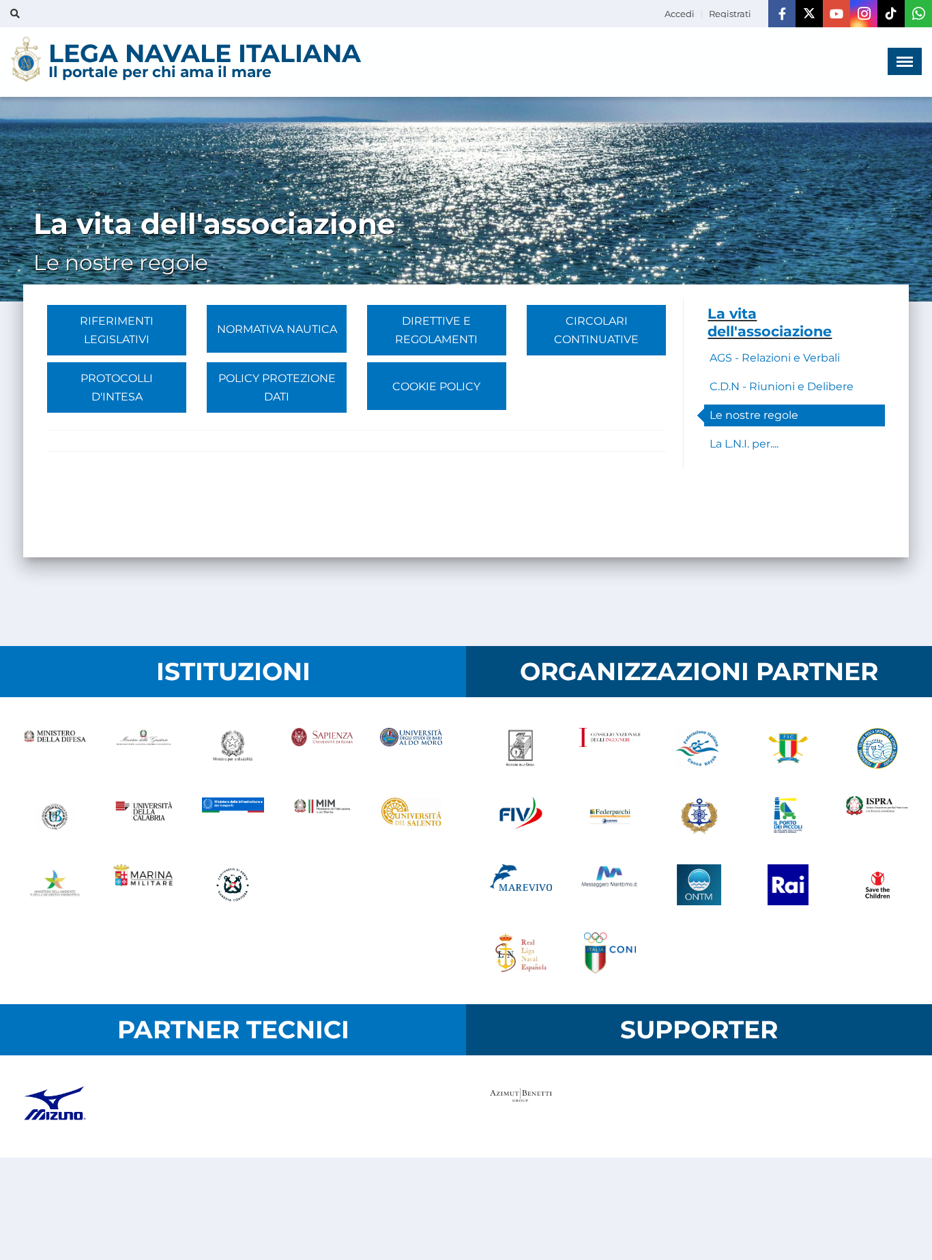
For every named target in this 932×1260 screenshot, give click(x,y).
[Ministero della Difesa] (55, 748)
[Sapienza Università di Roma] (322, 748)
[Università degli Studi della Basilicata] (55, 816)
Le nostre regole (754, 415)
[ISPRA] (877, 816)
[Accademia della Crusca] (521, 748)
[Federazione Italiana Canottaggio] (788, 748)
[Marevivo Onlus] (521, 885)
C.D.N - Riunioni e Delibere (782, 386)
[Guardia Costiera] (233, 885)
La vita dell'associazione (770, 322)
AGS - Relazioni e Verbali (775, 357)
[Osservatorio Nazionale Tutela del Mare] (699, 885)
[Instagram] (863, 13)
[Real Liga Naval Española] (521, 953)
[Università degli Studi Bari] (411, 748)
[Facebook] (782, 13)
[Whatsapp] (918, 13)
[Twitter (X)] (809, 13)
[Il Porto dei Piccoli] (788, 816)
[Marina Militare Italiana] (144, 885)
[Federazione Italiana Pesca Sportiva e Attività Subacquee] (877, 748)
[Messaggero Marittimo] (610, 885)
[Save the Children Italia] (877, 885)
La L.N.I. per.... (744, 443)
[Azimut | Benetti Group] (521, 1106)
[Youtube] (836, 13)
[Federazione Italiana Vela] (521, 816)
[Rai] (788, 885)
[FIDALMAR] (699, 816)
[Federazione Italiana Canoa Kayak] (699, 748)
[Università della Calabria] (144, 816)
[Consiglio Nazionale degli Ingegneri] (610, 748)
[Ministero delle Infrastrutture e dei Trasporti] (233, 816)
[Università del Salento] (411, 816)
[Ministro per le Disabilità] (233, 748)
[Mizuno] (55, 1106)
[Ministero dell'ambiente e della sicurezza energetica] (55, 885)
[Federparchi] (610, 816)
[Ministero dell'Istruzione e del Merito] (322, 816)
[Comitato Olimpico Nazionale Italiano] (610, 953)
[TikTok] (891, 13)
